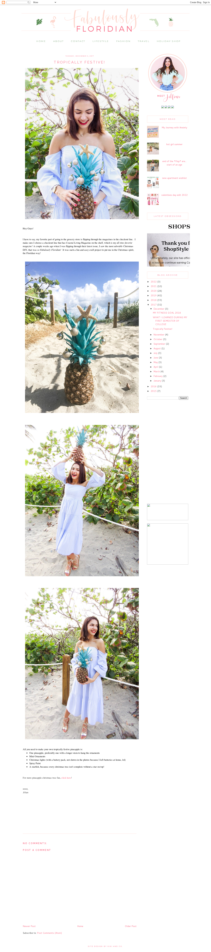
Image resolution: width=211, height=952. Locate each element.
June (156, 357)
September (159, 343)
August (157, 348)
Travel (143, 41)
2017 (154, 304)
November (159, 334)
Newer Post (29, 926)
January (157, 380)
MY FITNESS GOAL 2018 (167, 312)
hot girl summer (174, 144)
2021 (154, 286)
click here (66, 777)
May (155, 362)
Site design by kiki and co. (105, 946)
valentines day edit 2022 (174, 195)
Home (41, 41)
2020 (154, 290)
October (158, 339)
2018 (154, 300)
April (156, 366)
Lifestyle (100, 41)
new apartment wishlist (174, 178)
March (156, 371)
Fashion (123, 41)
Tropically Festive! (162, 328)
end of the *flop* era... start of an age (174, 163)
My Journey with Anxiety (174, 127)
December (159, 308)
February (158, 376)
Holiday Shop (169, 41)
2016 (154, 386)
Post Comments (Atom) (49, 933)
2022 (154, 281)
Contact (78, 41)
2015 (154, 391)
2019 (154, 295)
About (58, 41)
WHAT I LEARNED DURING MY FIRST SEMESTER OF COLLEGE (170, 321)
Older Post (130, 926)
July (155, 353)
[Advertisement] (167, 452)
